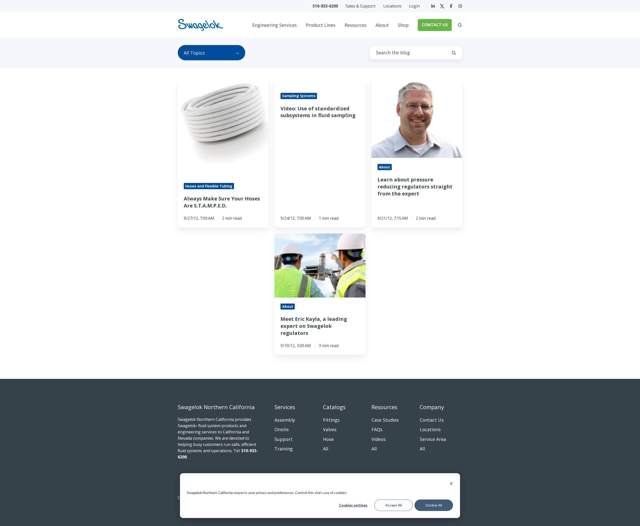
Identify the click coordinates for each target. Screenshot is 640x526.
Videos (379, 439)
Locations (392, 6)
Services (284, 407)
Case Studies (385, 420)
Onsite (281, 429)
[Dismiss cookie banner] (451, 483)
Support (283, 439)
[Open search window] (459, 25)
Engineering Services (274, 25)
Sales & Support (361, 6)
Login (414, 6)
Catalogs (334, 407)
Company (432, 407)
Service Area (433, 439)
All (325, 449)
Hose (328, 439)
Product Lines (321, 25)
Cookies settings (353, 505)
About (382, 25)
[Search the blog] (453, 52)
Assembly (284, 420)
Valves (329, 429)
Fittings (331, 420)
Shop (403, 25)
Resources (355, 25)
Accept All (394, 505)
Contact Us (432, 420)
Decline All (434, 505)
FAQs (377, 429)
